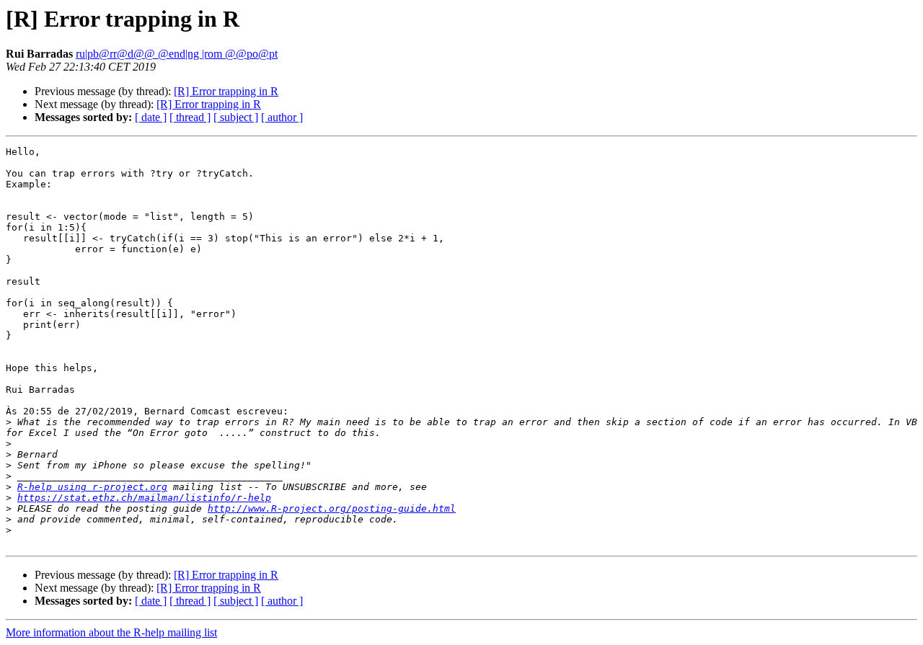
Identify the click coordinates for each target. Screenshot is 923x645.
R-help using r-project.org (92, 486)
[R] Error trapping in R (226, 91)
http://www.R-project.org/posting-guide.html (332, 508)
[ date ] (151, 117)
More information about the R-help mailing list (111, 632)
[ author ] (282, 117)
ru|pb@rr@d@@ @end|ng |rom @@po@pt (177, 54)
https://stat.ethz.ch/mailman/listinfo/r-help (144, 497)
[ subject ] (235, 117)
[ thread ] (190, 117)
